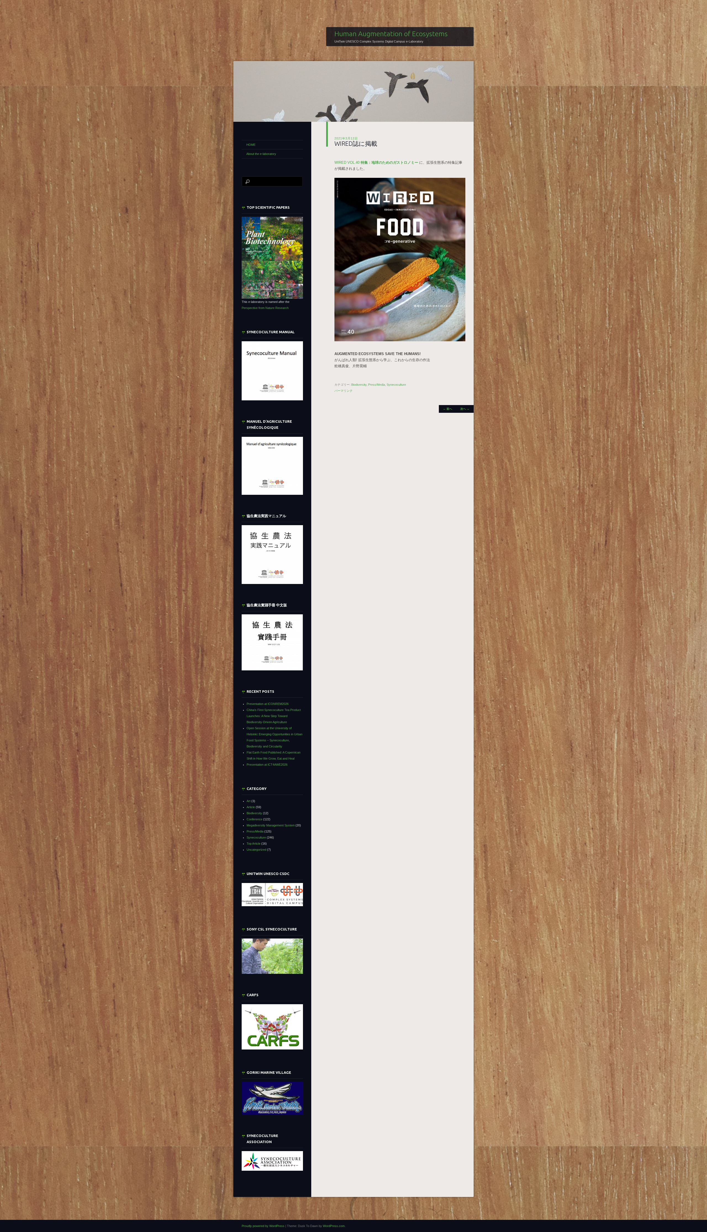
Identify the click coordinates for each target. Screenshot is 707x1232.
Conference (254, 819)
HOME (250, 144)
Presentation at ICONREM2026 (268, 703)
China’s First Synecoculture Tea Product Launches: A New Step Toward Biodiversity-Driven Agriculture (274, 716)
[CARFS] (272, 1048)
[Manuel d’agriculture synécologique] (272, 466)
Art (248, 801)
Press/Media (376, 384)
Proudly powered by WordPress (263, 1226)
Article (251, 807)
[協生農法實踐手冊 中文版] (272, 642)
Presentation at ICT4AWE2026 (267, 764)
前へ (447, 408)
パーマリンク (343, 390)
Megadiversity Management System (271, 825)
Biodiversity (358, 384)
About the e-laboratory (261, 153)
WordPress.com (334, 1226)
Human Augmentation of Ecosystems (391, 34)
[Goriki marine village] (272, 1098)
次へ (464, 408)
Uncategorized (256, 849)
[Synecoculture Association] (272, 1161)
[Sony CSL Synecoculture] (272, 956)
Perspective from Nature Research (265, 308)
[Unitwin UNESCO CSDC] (272, 905)
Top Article (253, 843)
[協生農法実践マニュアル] (272, 554)
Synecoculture (396, 384)
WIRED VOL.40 (376, 162)
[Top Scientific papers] (272, 258)
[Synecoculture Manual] (272, 371)
